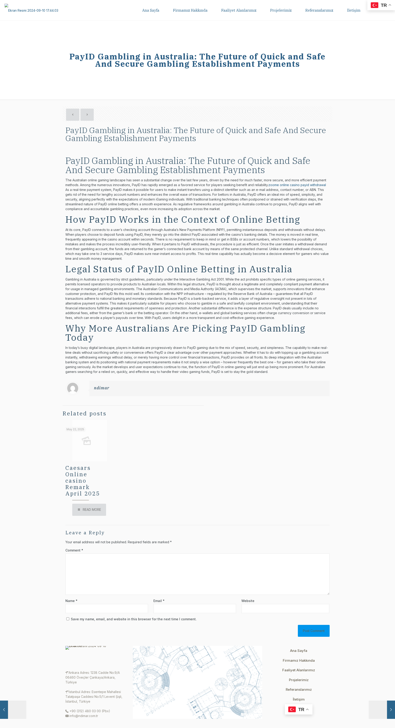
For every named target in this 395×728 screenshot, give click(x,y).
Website (247, 601)
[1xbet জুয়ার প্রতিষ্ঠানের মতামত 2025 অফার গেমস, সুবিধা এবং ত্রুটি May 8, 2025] (13, 710)
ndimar (101, 388)
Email (159, 601)
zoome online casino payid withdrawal (297, 185)
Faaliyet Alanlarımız (298, 670)
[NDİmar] (31, 10)
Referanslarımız (299, 689)
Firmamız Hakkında (299, 660)
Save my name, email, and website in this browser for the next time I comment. (134, 619)
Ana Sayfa (298, 650)
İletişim (299, 699)
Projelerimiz (299, 680)
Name (71, 601)
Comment (74, 550)
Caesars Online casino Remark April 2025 (82, 480)
